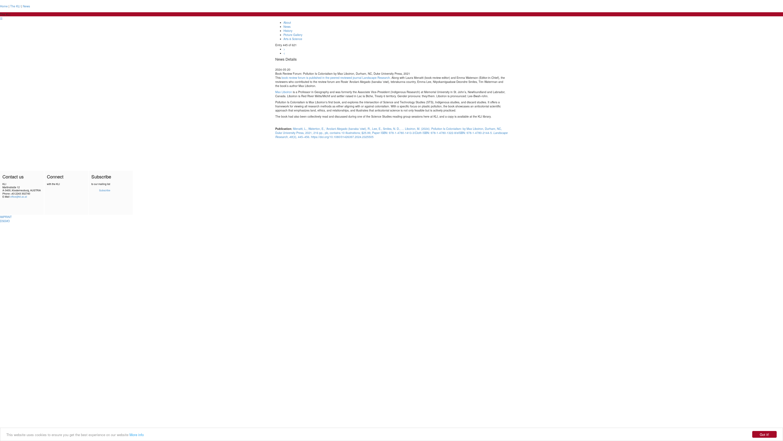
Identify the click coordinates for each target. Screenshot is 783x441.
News (26, 6)
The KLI (15, 6)
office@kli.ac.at (18, 196)
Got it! (764, 434)
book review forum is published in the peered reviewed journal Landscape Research (336, 78)
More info (136, 434)
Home (4, 6)
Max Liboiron (283, 92)
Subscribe (104, 190)
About (287, 22)
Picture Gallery (292, 35)
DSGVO (5, 221)
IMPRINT (6, 217)
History (287, 31)
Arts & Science (292, 39)
